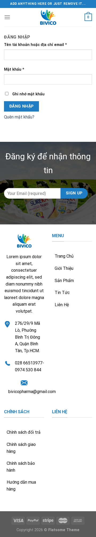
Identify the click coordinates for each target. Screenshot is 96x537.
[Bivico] (48, 17)
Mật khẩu (14, 69)
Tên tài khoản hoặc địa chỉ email (35, 44)
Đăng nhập (21, 106)
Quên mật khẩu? (19, 117)
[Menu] (7, 17)
